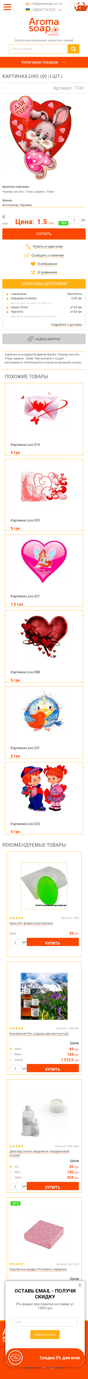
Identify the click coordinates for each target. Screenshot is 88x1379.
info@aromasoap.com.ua (46, 3)
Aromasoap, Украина (17, 205)
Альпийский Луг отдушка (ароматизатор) (39, 1033)
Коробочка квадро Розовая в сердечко (38, 1269)
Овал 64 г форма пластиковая (31, 923)
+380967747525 (43, 10)
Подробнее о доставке (66, 324)
